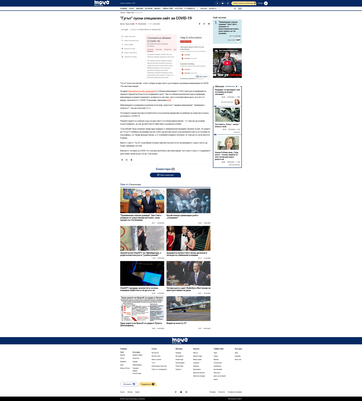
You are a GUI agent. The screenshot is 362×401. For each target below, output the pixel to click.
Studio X (239, 399)
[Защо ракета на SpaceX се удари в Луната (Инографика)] (142, 308)
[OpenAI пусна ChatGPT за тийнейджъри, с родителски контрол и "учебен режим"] (142, 238)
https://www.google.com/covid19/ (142, 91)
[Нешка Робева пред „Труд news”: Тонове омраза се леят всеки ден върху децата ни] (227, 143)
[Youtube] (222, 3)
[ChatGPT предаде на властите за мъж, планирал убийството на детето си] (142, 273)
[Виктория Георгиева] (237, 102)
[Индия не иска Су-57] (188, 308)
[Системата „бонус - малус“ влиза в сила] (227, 115)
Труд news (237, 132)
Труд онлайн (130, 24)
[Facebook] (217, 3)
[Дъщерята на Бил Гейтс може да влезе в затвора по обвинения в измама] (188, 238)
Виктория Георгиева (227, 102)
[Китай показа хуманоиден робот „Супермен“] (188, 200)
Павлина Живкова (234, 164)
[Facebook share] (199, 24)
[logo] (101, 3)
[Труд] (180, 341)
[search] (235, 8)
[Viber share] (204, 24)
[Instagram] (228, 3)
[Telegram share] (209, 24)
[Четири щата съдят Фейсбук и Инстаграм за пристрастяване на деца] (188, 273)
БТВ (169, 100)
